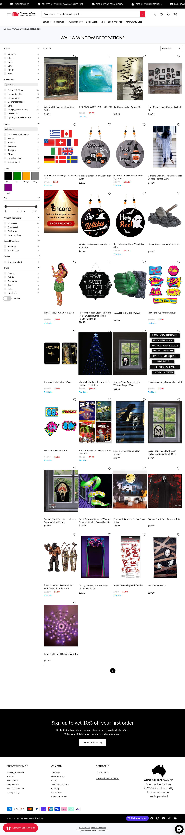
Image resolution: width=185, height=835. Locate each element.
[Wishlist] (168, 14)
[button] (8, 14)
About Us (55, 772)
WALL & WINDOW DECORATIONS (27, 29)
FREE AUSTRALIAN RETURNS (126, 4)
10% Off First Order (60, 784)
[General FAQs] (161, 14)
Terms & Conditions (15, 788)
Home (9, 29)
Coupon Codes (13, 784)
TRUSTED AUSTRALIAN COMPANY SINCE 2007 (40, 4)
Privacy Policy (13, 792)
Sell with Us (56, 792)
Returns (10, 776)
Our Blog (55, 788)
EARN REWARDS (159, 4)
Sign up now (91, 742)
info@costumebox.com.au (107, 778)
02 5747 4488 (102, 772)
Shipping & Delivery (15, 772)
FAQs (53, 780)
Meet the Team (58, 776)
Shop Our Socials (59, 796)
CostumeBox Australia (20, 818)
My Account (12, 780)
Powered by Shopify (36, 818)
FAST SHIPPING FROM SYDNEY (87, 4)
